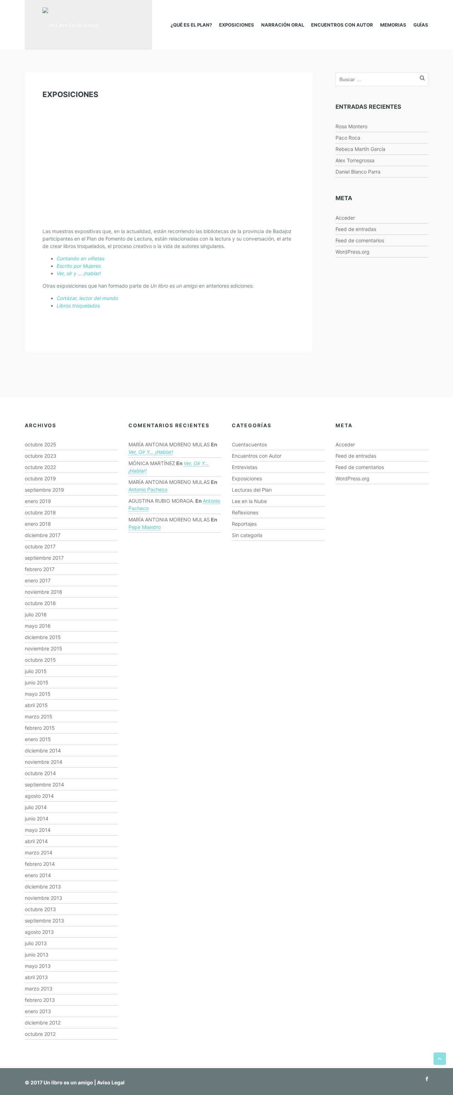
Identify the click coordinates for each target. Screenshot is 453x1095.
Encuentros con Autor (342, 25)
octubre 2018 (40, 512)
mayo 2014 (38, 830)
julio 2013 (36, 943)
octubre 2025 (40, 444)
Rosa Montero (351, 126)
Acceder (345, 218)
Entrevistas (244, 467)
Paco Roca (348, 138)
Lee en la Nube (249, 501)
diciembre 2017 (43, 535)
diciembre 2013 (43, 887)
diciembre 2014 (43, 750)
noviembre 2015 (43, 648)
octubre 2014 (40, 773)
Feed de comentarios (360, 240)
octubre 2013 (40, 909)
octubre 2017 (40, 546)
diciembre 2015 (43, 637)
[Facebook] (425, 1078)
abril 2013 (36, 977)
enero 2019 (38, 501)
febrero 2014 (40, 864)
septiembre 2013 (44, 921)
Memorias (393, 25)
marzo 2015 (38, 716)
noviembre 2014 (43, 762)
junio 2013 (36, 955)
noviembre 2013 (43, 898)
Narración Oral (282, 25)
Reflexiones (245, 512)
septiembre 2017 (44, 558)
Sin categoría (247, 535)
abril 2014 (36, 841)
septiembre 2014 (44, 784)
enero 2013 (38, 1011)
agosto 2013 (39, 932)
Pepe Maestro (144, 527)
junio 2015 (36, 682)
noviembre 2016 (43, 592)
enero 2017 (38, 580)
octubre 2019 (40, 478)
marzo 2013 (38, 989)
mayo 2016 (38, 626)
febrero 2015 (40, 728)
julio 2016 (36, 614)
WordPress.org (352, 252)
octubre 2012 (40, 1034)
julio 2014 (36, 807)
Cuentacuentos (249, 444)
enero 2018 (38, 524)
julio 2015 (36, 671)
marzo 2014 (38, 853)
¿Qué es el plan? (191, 25)
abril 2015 (36, 705)
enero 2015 (38, 739)
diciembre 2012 (43, 1023)
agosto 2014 (39, 796)
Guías (420, 25)
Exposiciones (236, 25)
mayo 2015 (38, 694)
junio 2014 (36, 818)
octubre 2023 (40, 456)
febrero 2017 (40, 569)
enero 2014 (38, 875)
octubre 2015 (40, 660)
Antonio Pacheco (147, 489)
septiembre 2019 (44, 490)
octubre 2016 (40, 603)
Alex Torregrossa (355, 160)
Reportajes (244, 524)
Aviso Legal (111, 1082)
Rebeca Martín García (360, 149)
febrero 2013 (40, 1000)
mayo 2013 (38, 966)
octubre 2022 (40, 467)
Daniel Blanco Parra (358, 172)
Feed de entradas (356, 229)
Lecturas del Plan (252, 490)
